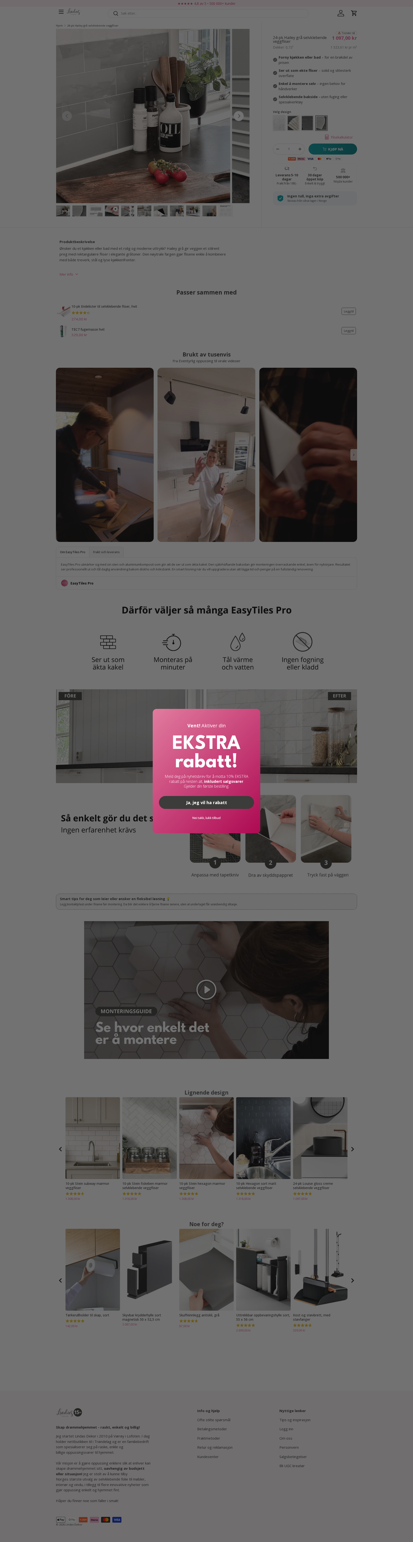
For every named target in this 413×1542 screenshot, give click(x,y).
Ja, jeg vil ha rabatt (206, 802)
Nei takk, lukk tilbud (206, 818)
